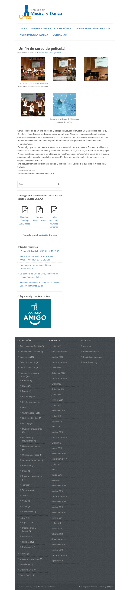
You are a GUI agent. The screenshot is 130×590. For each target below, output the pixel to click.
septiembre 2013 (59, 555)
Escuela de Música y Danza (27, 586)
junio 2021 (56, 394)
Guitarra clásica (29, 412)
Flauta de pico (28, 396)
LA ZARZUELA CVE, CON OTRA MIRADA (39, 250)
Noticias (26, 541)
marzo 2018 (57, 447)
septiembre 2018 (59, 437)
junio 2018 (56, 442)
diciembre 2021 (58, 389)
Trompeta (26, 490)
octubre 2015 (57, 506)
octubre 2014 (57, 517)
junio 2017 (56, 464)
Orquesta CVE (26, 569)
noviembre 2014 (59, 512)
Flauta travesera (29, 401)
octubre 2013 (57, 549)
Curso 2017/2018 (27, 362)
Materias (26, 536)
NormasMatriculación (39, 218)
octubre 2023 (57, 356)
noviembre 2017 (59, 453)
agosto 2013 (57, 560)
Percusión (26, 465)
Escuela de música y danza (49, 52)
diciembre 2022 (58, 372)
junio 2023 (56, 367)
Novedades (25, 564)
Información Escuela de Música (51, 28)
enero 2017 (57, 480)
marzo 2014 (57, 528)
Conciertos (25, 356)
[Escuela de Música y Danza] (41, 11)
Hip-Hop (25, 423)
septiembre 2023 (59, 362)
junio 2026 (56, 346)
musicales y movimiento (27, 439)
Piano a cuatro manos (32, 476)
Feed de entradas (91, 351)
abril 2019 (56, 426)
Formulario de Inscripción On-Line (40, 234)
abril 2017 (56, 469)
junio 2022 (56, 383)
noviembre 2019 (59, 410)
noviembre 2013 (59, 544)
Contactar (60, 34)
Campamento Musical (30, 351)
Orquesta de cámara (31, 446)
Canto (25, 385)
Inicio (23, 28)
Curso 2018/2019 (27, 367)
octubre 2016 (57, 490)
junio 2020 (56, 405)
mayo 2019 (57, 421)
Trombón (26, 484)
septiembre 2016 (59, 496)
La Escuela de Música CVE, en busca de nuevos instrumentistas (39, 275)
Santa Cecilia (26, 575)
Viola (24, 500)
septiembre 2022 (59, 378)
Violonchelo (27, 511)
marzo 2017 (57, 474)
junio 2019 (56, 415)
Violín (24, 506)
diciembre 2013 (58, 539)
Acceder (87, 346)
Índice (22, 518)
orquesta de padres (31, 460)
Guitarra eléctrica (30, 417)
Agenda (25, 522)
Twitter (25, 495)
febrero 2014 (57, 533)
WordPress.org (90, 362)
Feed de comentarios (93, 356)
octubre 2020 (57, 399)
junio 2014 (56, 522)
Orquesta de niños (30, 454)
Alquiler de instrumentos (93, 28)
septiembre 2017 (59, 458)
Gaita (24, 407)
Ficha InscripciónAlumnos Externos (54, 221)
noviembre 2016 (59, 485)
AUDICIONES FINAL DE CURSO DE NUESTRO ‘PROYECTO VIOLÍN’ (37, 258)
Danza (25, 391)
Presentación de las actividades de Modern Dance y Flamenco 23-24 (39, 284)
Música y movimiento (32, 428)
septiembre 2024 (59, 351)
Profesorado (27, 547)
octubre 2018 (57, 431)
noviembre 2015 (59, 501)
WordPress (51, 586)
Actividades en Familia (34, 34)
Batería (25, 380)
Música (23, 553)
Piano (24, 470)
